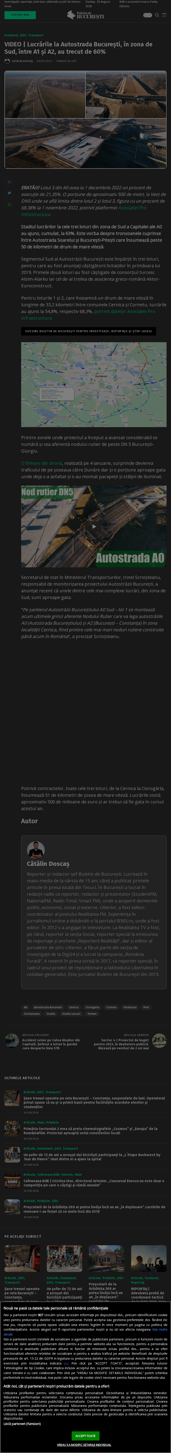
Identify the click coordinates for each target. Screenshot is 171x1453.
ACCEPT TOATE (85, 1436)
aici (66, 1363)
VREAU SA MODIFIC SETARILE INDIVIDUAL (84, 1445)
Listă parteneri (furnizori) (22, 1424)
